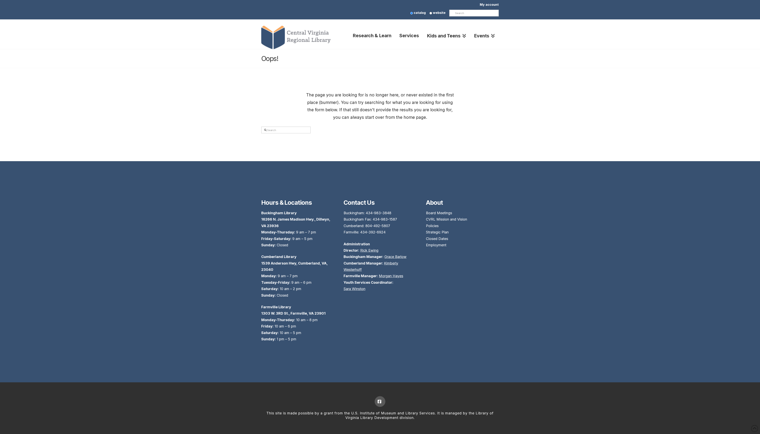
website (439, 13)
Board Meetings (439, 213)
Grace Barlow (395, 257)
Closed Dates (437, 239)
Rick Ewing (369, 250)
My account (489, 5)
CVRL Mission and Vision (446, 219)
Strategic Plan (437, 232)
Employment (436, 245)
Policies (432, 226)
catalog (419, 13)
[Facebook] (380, 401)
